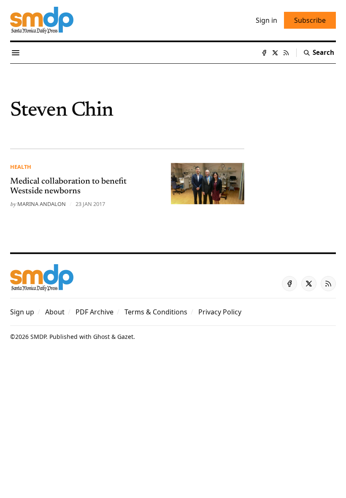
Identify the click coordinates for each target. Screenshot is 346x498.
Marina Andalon (41, 204)
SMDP (38, 337)
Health (20, 167)
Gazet (125, 337)
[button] (22, 312)
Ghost (101, 337)
